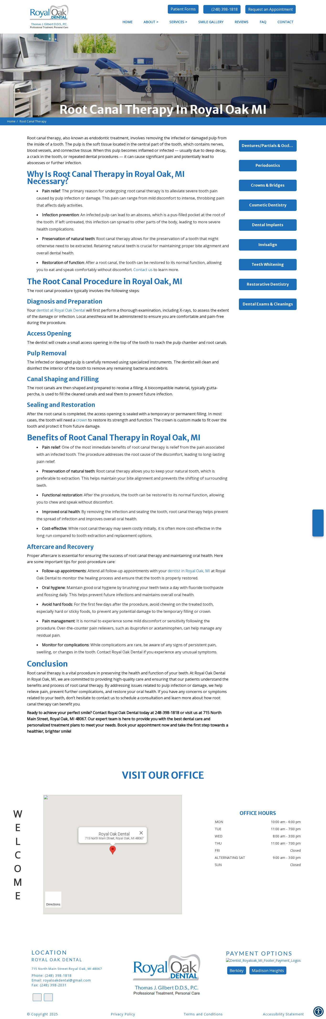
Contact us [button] (142, 269)
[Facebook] (318, 529)
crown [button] (81, 420)
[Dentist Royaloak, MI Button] (47, 16)
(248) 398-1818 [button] (224, 9)
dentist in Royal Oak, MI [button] (189, 570)
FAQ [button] (263, 22)
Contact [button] (286, 22)
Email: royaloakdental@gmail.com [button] (61, 980)
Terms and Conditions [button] (203, 1014)
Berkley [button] (237, 970)
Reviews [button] (241, 22)
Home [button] (127, 22)
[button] (270, 9)
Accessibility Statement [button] (283, 1014)
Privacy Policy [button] (123, 1014)
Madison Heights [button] (268, 970)
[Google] (318, 517)
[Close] (141, 833)
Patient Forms (183, 9)
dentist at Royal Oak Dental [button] (61, 310)
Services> (178, 22)
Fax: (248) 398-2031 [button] (49, 985)
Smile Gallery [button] (210, 22)
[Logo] (174, 975)
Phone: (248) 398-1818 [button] (52, 975)
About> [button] (151, 22)
